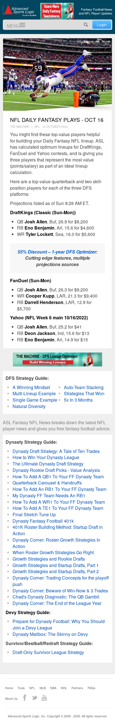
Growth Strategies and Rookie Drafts (49, 559)
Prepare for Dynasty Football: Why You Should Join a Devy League (59, 624)
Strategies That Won (84, 393)
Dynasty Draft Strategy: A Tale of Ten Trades (56, 451)
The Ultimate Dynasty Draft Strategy (48, 463)
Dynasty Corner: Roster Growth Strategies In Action (56, 543)
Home (9, 688)
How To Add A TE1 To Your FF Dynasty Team (58, 508)
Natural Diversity (29, 406)
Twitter (34, 697)
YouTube (44, 697)
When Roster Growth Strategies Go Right (53, 552)
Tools (21, 688)
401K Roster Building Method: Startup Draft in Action (58, 530)
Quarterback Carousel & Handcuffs (47, 482)
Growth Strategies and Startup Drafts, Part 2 (56, 571)
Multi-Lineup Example (34, 393)
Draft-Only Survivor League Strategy (48, 652)
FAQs (91, 688)
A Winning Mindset (31, 387)
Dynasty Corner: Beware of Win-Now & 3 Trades (60, 590)
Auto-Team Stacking (84, 387)
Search (86, 25)
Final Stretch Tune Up (34, 514)
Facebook (24, 697)
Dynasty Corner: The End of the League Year (57, 603)
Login (102, 24)
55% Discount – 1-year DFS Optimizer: (57, 251)
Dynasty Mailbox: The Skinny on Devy (50, 634)
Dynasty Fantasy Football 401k (43, 521)
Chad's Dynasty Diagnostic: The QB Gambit (56, 596)
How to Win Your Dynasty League (46, 457)
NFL (32, 688)
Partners (77, 688)
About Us (11, 698)
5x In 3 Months (78, 400)
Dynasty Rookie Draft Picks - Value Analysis (56, 470)
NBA (53, 688)
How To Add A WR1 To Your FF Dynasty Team (59, 502)
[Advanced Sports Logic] (19, 10)
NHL (64, 688)
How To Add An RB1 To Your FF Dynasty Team (59, 489)
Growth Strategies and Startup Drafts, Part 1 (56, 565)
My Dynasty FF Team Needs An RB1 (49, 495)
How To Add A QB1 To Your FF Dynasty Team (58, 476)
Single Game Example (35, 400)
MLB (43, 688)
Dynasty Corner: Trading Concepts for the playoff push (61, 581)
